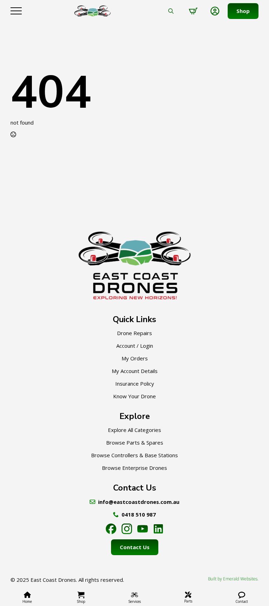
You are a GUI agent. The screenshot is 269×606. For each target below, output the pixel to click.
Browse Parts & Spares (134, 442)
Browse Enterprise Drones (134, 467)
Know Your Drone (134, 396)
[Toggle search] (171, 11)
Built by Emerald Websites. (233, 579)
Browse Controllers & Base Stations (134, 455)
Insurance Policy (134, 383)
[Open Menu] (16, 10)
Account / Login (134, 345)
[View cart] (193, 11)
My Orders (135, 358)
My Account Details (135, 370)
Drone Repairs (134, 333)
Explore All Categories (134, 429)
